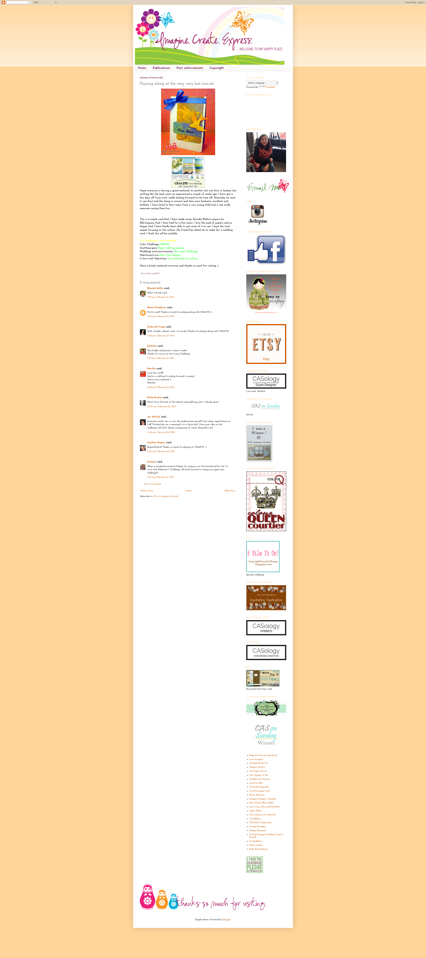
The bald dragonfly (259, 787)
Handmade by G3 (258, 763)
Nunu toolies (255, 845)
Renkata (152, 346)
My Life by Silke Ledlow (261, 803)
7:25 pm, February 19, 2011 (160, 358)
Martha (151, 368)
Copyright (217, 68)
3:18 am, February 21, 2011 (160, 477)
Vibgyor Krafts (257, 767)
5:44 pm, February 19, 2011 (160, 316)
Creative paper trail (259, 791)
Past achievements (189, 68)
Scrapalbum (255, 841)
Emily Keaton (154, 397)
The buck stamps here (260, 822)
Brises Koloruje (257, 795)
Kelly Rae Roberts (258, 849)
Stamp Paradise (257, 826)
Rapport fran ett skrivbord (263, 755)
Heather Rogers (156, 442)
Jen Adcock (153, 417)
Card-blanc (255, 819)
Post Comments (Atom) (166, 496)
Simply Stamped (257, 830)
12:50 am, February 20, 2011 (161, 406)
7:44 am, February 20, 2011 (161, 451)
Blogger (226, 919)
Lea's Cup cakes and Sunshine (264, 807)
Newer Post (147, 491)
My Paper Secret (258, 771)
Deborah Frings (156, 327)
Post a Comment (152, 484)
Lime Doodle (255, 783)
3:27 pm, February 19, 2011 (160, 297)
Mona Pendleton (156, 307)
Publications (161, 68)
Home (142, 68)
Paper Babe (255, 811)
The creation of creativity (262, 815)
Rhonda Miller (155, 288)
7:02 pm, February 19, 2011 (160, 336)
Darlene (152, 462)
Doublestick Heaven (259, 779)
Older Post (229, 491)
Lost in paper (256, 759)
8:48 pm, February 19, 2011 (160, 387)
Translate (270, 87)
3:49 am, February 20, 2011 (161, 432)
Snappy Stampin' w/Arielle (262, 799)
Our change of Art (258, 775)
